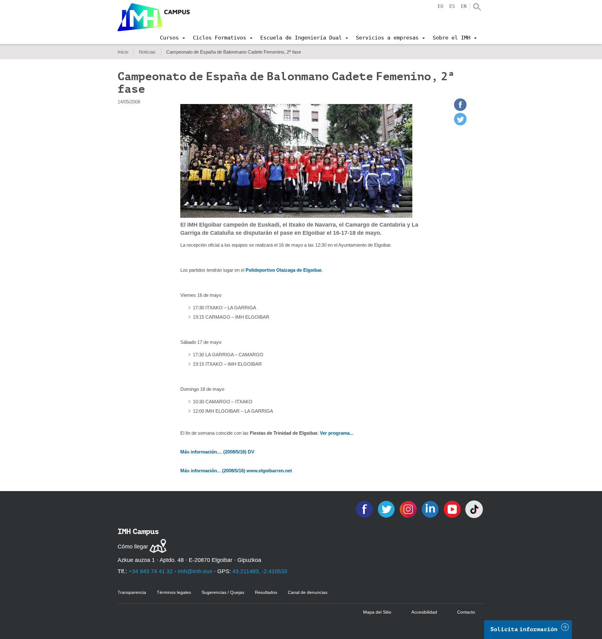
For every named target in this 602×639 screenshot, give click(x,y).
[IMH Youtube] (453, 508)
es (452, 6)
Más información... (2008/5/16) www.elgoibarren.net (236, 470)
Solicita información (523, 629)
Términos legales (174, 592)
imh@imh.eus (195, 571)
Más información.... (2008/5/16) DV (217, 451)
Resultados (266, 592)
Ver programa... (336, 433)
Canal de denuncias (307, 592)
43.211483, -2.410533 (259, 571)
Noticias (147, 52)
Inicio (123, 52)
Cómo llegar (133, 546)
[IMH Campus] (154, 17)
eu (440, 6)
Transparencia (132, 592)
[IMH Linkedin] (431, 508)
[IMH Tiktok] (474, 508)
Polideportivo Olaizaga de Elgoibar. (284, 270)
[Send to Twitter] (460, 123)
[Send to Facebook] (460, 109)
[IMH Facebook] (365, 508)
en (464, 6)
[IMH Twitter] (387, 508)
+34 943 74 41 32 (151, 571)
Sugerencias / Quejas (223, 592)
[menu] (172, 37)
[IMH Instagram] (409, 508)
